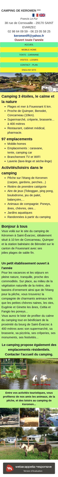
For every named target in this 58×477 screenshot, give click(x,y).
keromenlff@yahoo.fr (29, 35)
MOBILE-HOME (29, 50)
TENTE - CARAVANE (29, 55)
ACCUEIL (29, 44)
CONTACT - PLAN (29, 65)
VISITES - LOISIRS (29, 60)
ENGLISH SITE (29, 70)
